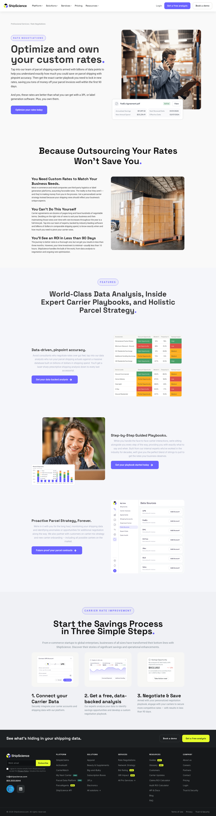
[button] (55, 379)
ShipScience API (64, 790)
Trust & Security (190, 790)
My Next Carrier (66, 775)
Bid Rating (125, 770)
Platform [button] (37, 5)
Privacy (189, 812)
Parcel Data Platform (68, 780)
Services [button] (66, 5)
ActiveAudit (61, 765)
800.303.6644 (13, 780)
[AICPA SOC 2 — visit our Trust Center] (10, 789)
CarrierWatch (62, 770)
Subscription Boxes (96, 775)
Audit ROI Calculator (159, 785)
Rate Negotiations (126, 760)
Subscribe (43, 763)
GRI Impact (126, 775)
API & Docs (154, 790)
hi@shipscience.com (16, 776)
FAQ (151, 800)
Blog (151, 795)
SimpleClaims (62, 760)
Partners (187, 770)
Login (159, 5)
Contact (187, 775)
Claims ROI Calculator (159, 780)
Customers (154, 770)
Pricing (78, 5)
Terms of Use (177, 812)
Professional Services (20, 24)
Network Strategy (126, 765)
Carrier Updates (157, 775)
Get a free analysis (177, 5)
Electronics (92, 785)
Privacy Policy (23, 771)
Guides (155, 760)
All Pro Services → (126, 780)
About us (187, 760)
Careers (186, 765)
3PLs (89, 780)
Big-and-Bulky (94, 770)
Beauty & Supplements (98, 765)
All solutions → (94, 790)
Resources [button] (92, 5)
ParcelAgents (65, 785)
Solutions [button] (52, 5)
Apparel (91, 760)
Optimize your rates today (29, 109)
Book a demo (202, 5)
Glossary (156, 765)
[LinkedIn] (21, 789)
